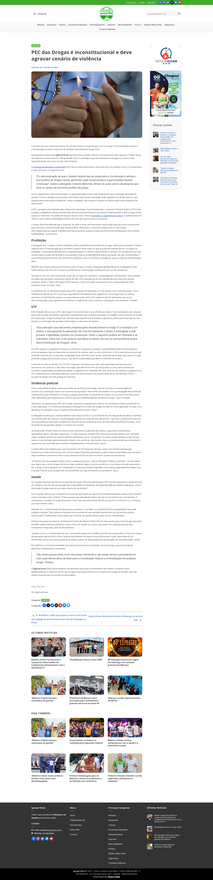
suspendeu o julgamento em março (107, 215)
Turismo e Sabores (107, 29)
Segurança (169, 25)
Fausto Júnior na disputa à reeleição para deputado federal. (86, 741)
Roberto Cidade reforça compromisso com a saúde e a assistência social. (123, 743)
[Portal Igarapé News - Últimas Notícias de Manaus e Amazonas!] (106, 14)
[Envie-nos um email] (172, 2)
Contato (141, 2)
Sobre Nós (151, 2)
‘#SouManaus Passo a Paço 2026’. (86, 659)
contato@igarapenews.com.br (50, 830)
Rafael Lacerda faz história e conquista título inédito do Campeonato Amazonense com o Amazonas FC (48, 663)
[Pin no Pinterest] (60, 605)
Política (137, 25)
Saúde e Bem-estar (153, 25)
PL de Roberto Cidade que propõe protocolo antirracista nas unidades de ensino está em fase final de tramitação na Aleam (59, 619)
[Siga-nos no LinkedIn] (176, 2)
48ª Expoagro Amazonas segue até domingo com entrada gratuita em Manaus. (123, 662)
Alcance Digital (114, 877)
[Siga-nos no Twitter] (168, 2)
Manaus (40, 25)
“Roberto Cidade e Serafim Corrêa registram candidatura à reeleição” (125, 778)
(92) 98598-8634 (48, 833)
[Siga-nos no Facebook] (160, 2)
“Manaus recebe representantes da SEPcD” (124, 699)
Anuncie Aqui (131, 2)
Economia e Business (78, 25)
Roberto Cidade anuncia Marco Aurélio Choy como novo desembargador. (47, 778)
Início (72, 815)
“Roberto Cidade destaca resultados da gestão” (44, 699)
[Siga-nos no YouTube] (180, 2)
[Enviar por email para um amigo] (56, 605)
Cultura (62, 25)
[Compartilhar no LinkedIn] (64, 605)
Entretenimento (97, 25)
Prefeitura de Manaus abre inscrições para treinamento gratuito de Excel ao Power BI (84, 701)
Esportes (111, 25)
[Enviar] (179, 14)
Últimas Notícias (77, 820)
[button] (42, 14)
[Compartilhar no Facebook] (44, 605)
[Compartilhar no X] (48, 605)
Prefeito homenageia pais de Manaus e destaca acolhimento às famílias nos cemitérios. (86, 778)
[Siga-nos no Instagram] (164, 2)
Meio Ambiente (125, 25)
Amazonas (51, 25)
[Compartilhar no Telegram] (68, 605)
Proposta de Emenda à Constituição (49, 167)
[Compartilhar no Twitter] (52, 605)
